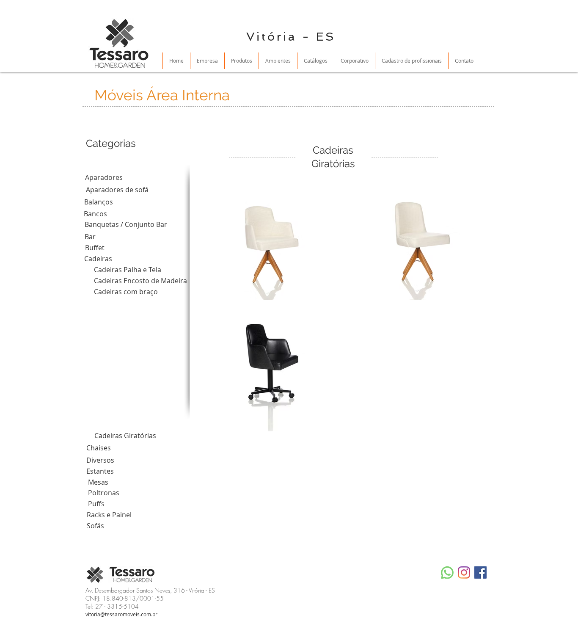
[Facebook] (480, 572)
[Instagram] (464, 572)
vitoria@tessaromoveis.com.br (121, 614)
